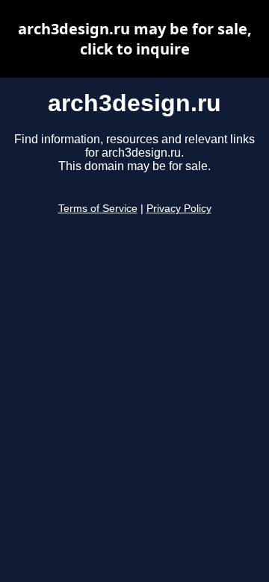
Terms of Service (97, 208)
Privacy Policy (178, 208)
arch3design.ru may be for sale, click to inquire (135, 39)
